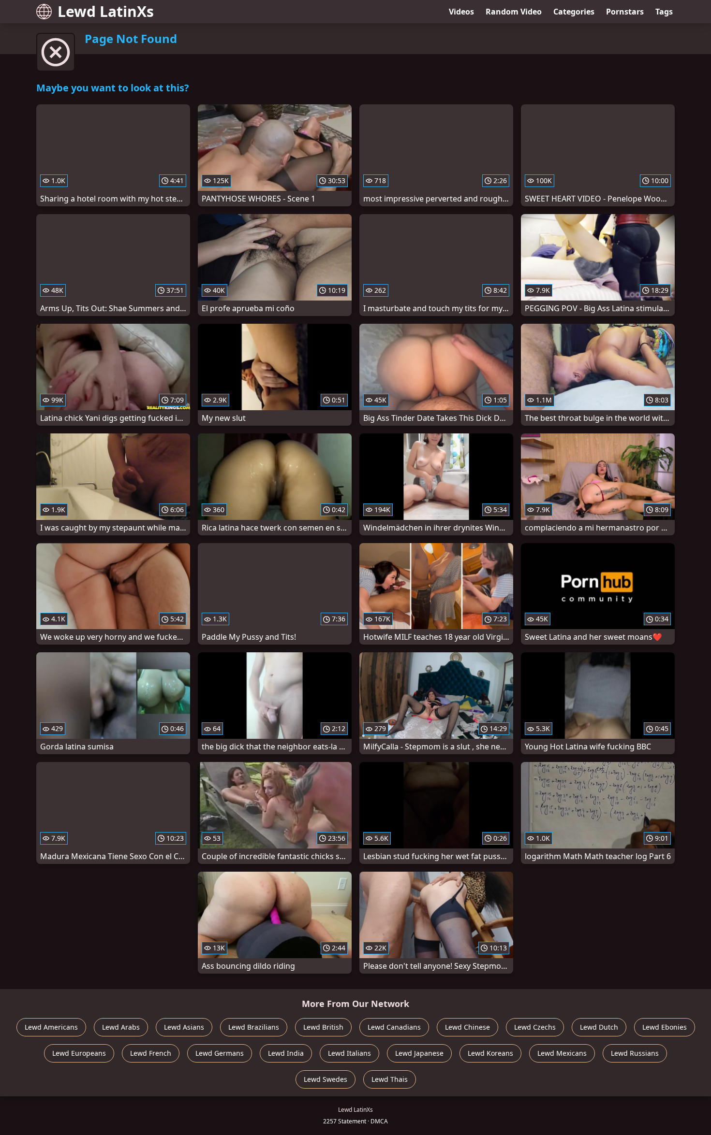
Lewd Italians (349, 1053)
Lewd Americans (51, 1027)
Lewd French (150, 1053)
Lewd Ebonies (664, 1027)
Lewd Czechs (535, 1027)
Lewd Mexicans (562, 1053)
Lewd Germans (219, 1053)
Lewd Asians (184, 1027)
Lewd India (286, 1053)
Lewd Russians (635, 1053)
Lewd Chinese (467, 1027)
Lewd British (323, 1027)
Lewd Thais (389, 1079)
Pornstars (625, 11)
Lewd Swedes (325, 1079)
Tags (664, 11)
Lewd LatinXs (106, 11)
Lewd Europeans (79, 1053)
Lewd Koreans (490, 1053)
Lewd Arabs (121, 1027)
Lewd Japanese (419, 1053)
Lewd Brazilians (253, 1027)
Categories (573, 11)
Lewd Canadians (394, 1027)
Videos (461, 11)
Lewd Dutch (599, 1027)
